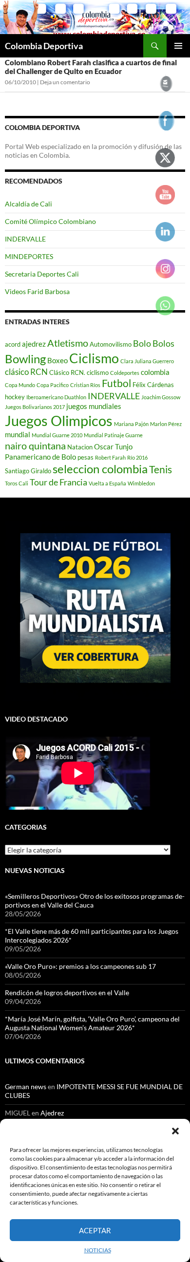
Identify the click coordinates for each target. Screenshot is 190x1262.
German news (25, 1086)
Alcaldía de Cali (28, 204)
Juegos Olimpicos (59, 420)
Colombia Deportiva (44, 45)
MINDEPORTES (29, 256)
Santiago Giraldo (28, 471)
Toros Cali (16, 483)
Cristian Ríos (85, 385)
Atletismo (67, 343)
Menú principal (178, 45)
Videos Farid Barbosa (37, 291)
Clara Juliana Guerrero (147, 361)
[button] (175, 1131)
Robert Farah (110, 457)
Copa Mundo (20, 385)
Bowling (25, 359)
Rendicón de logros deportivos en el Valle (67, 992)
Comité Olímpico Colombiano (50, 221)
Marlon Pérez (166, 424)
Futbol (116, 383)
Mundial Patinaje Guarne (113, 435)
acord (12, 344)
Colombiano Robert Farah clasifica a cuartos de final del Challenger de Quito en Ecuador (91, 66)
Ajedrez (52, 1113)
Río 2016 (137, 457)
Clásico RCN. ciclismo (79, 372)
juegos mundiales (93, 406)
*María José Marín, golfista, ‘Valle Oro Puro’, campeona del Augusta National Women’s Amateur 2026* (92, 1023)
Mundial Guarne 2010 (57, 435)
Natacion (80, 447)
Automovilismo (111, 344)
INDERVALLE (25, 239)
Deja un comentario (65, 82)
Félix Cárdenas (153, 385)
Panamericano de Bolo (40, 456)
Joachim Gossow (160, 397)
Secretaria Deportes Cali (42, 274)
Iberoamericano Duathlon (56, 397)
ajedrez (34, 343)
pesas (85, 457)
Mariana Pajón (131, 424)
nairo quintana (35, 445)
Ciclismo (94, 358)
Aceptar (95, 1230)
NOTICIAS (97, 1250)
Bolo (142, 343)
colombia (155, 372)
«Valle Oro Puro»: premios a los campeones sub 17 (80, 966)
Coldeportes (124, 373)
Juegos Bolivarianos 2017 (35, 407)
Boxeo (57, 360)
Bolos (163, 343)
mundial (17, 434)
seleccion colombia (100, 469)
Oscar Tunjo (113, 446)
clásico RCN (26, 372)
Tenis (160, 469)
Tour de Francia (58, 482)
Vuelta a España (107, 483)
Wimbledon (141, 483)
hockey (15, 397)
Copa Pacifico (53, 385)
